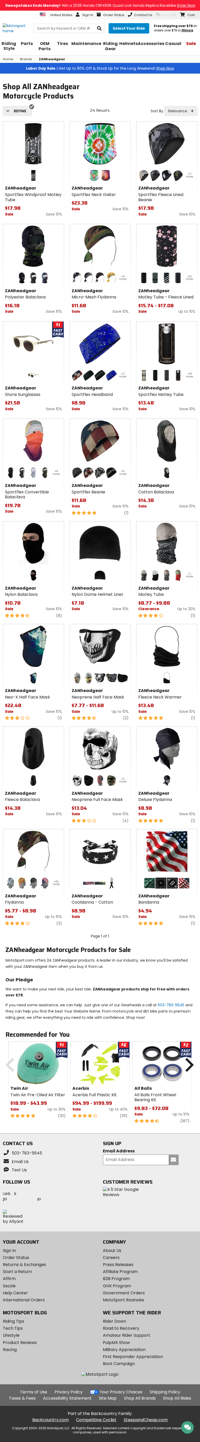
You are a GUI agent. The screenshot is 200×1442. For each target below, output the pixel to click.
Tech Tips (13, 1328)
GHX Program (117, 1286)
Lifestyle (11, 1335)
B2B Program (116, 1279)
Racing (10, 1350)
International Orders (24, 1300)
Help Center (15, 1293)
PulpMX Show (116, 1343)
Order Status (16, 1258)
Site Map (108, 1398)
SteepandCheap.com (146, 1420)
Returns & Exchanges (24, 1265)
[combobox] (180, 111)
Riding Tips (13, 1321)
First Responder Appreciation (133, 1357)
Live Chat (169, 15)
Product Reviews (20, 1343)
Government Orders (124, 1293)
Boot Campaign (119, 1364)
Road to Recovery (121, 1328)
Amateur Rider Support (126, 1335)
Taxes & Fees (22, 1398)
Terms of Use (33, 1392)
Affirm (9, 1279)
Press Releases (118, 1265)
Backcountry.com (50, 1420)
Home (8, 59)
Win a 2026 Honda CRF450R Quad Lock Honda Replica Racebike (100, 5)
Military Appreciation (124, 1350)
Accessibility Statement (67, 1398)
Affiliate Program (120, 1272)
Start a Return (17, 1272)
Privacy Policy (68, 1392)
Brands (26, 59)
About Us (112, 1251)
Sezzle (9, 1286)
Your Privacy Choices (121, 1391)
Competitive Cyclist (96, 1420)
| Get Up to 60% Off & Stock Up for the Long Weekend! (100, 68)
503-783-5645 (171, 1005)
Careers (111, 1258)
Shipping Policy (165, 1392)
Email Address (119, 1151)
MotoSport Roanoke (123, 1300)
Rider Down (114, 1321)
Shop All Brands (140, 1398)
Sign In (9, 1251)
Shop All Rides (177, 1398)
